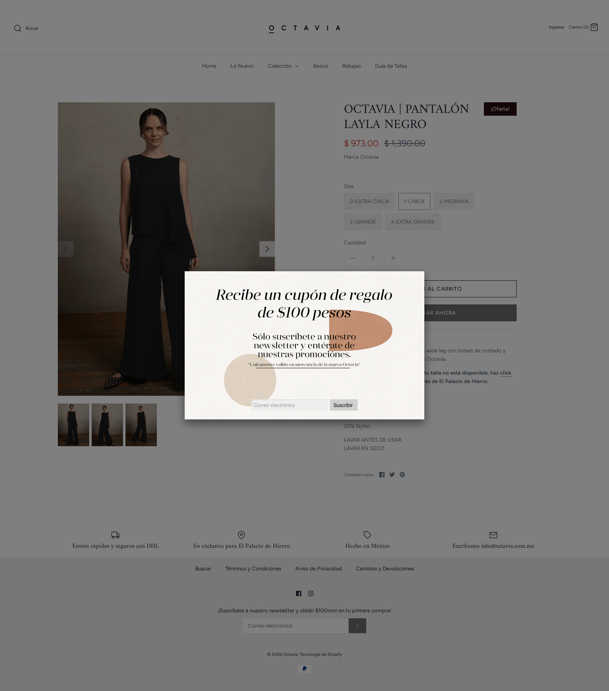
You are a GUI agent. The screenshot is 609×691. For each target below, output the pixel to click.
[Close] (424, 271)
